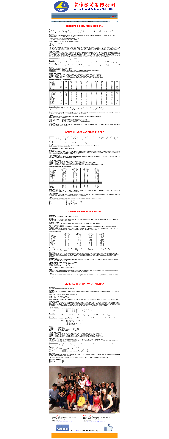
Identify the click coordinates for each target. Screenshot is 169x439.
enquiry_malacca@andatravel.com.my (96, 421)
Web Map (105, 21)
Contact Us (83, 21)
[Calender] (109, 21)
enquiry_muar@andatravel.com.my (63, 421)
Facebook (69, 21)
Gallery (97, 21)
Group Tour (62, 21)
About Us (76, 21)
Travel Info (90, 21)
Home (55, 21)
